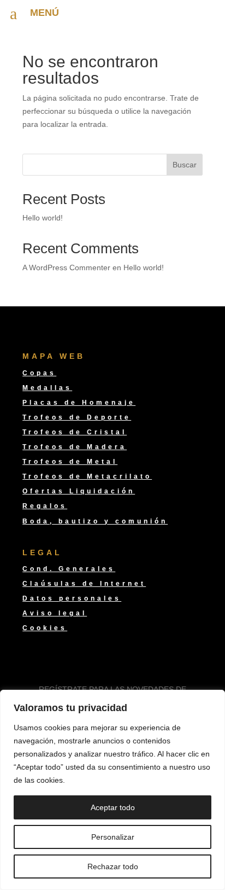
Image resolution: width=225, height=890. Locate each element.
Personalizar (112, 837)
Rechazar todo (112, 866)
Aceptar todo (113, 807)
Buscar (185, 164)
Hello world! (42, 217)
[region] (112, 790)
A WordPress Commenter (66, 267)
